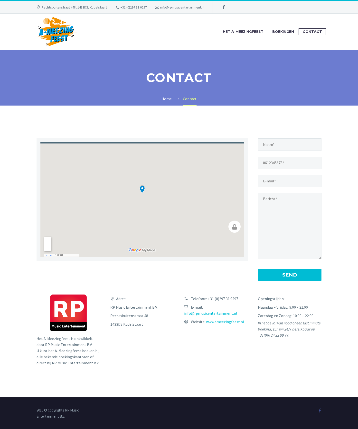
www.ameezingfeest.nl (225, 321)
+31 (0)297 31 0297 (134, 7)
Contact (312, 31)
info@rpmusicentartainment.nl (182, 7)
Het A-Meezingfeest (243, 31)
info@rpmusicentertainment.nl (210, 313)
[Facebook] (223, 7)
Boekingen (283, 31)
